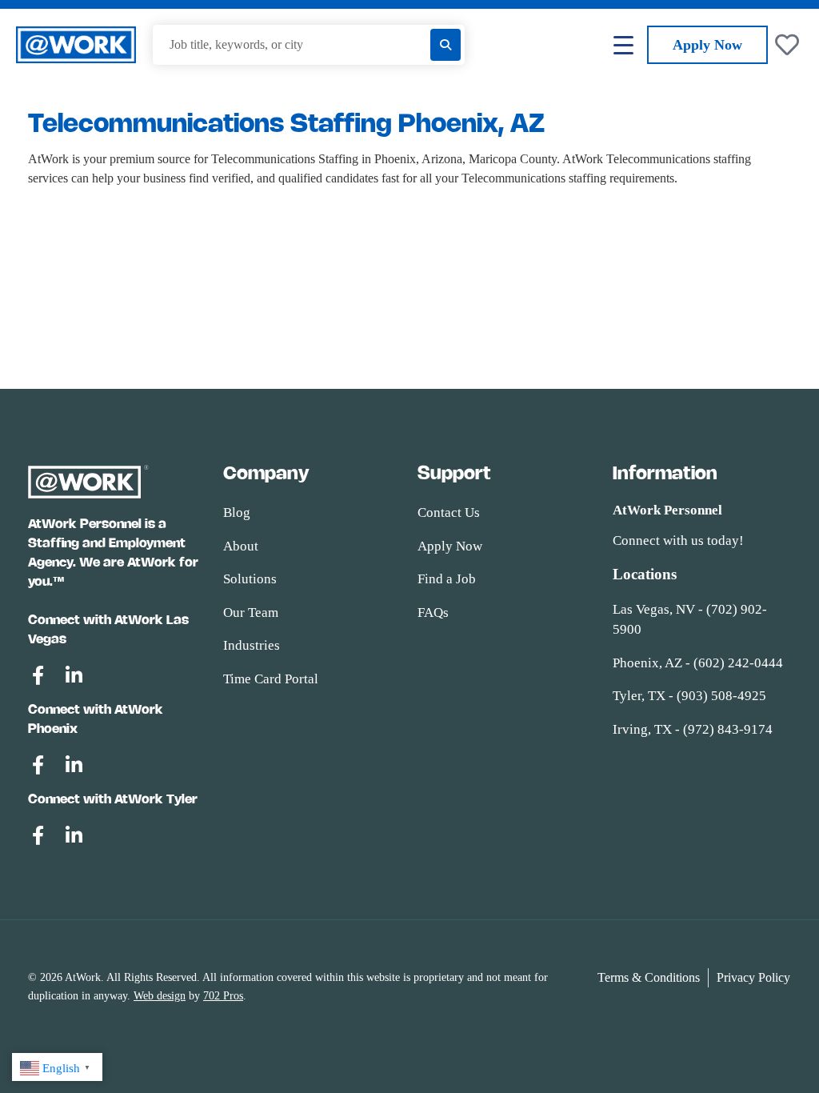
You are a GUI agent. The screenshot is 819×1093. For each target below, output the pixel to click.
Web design (160, 996)
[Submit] (445, 45)
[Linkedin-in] (73, 675)
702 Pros (223, 996)
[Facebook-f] (37, 675)
